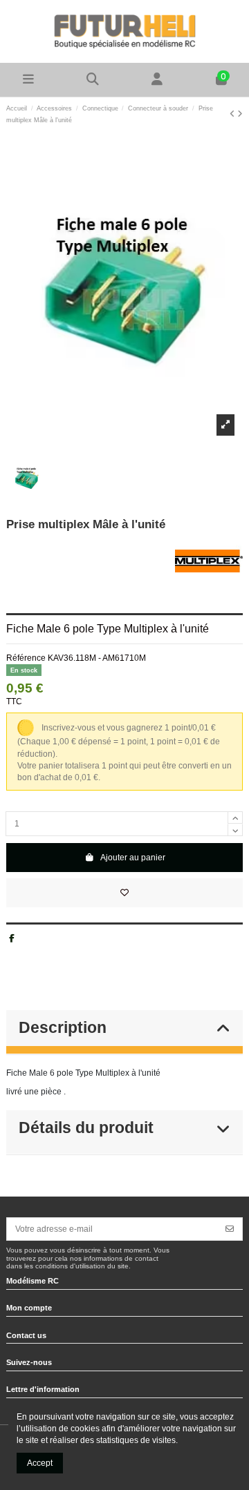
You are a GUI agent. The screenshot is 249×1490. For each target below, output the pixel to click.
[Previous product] (233, 114)
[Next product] (240, 114)
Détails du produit (86, 1127)
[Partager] (12, 938)
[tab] (124, 1033)
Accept (40, 1463)
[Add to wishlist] (124, 892)
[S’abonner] (229, 1229)
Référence (26, 658)
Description (63, 1027)
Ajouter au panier (132, 857)
